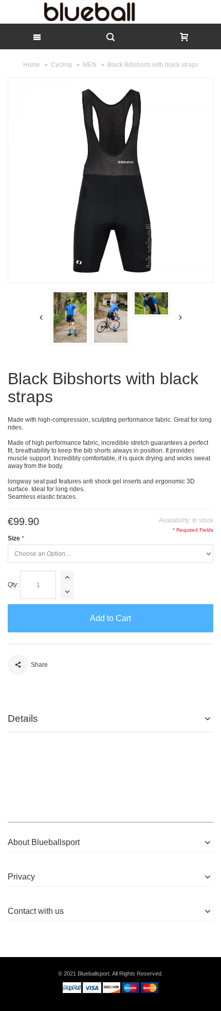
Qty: (13, 584)
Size (14, 538)
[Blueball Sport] (110, 12)
